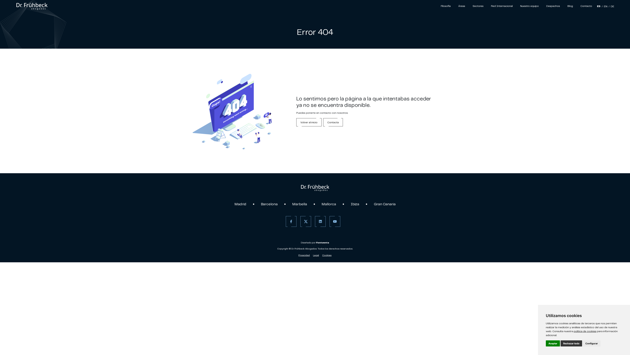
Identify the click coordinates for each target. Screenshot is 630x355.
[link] (32, 6)
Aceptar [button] (552, 343)
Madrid (240, 204)
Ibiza (355, 204)
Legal (316, 255)
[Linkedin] (320, 221)
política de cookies (585, 331)
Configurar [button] (591, 343)
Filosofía (446, 6)
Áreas (461, 6)
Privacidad (304, 255)
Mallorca (329, 204)
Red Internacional (502, 6)
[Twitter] (305, 221)
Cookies (327, 255)
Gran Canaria (385, 204)
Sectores (478, 6)
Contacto (586, 6)
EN (605, 6)
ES (598, 6)
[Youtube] (335, 221)
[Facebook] (291, 221)
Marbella (299, 204)
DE (612, 6)
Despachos (553, 6)
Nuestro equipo (529, 6)
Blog (570, 6)
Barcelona (269, 204)
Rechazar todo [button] (571, 343)
